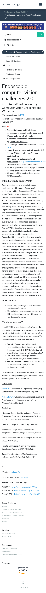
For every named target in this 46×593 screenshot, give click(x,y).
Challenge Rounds (13, 74)
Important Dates (13, 56)
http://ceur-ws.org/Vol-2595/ (27, 490)
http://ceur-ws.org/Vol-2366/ (24, 487)
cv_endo (24, 477)
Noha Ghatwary (8, 397)
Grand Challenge (11, 4)
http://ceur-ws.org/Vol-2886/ (27, 494)
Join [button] (40, 35)
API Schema (6, 551)
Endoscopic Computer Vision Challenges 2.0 (24, 52)
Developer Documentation (12, 554)
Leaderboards (12, 40)
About (4, 506)
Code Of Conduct (13, 61)
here (9, 147)
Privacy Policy (7, 536)
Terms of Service (8, 533)
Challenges (8, 12)
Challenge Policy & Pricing (11, 509)
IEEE (22, 115)
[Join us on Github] (23, 582)
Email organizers (13, 78)
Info (8, 34)
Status (4, 521)
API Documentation (9, 548)
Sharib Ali (6, 388)
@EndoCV (16, 472)
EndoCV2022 (22, 12)
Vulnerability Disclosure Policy (13, 515)
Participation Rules (14, 70)
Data (8, 65)
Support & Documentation (12, 512)
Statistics (10, 45)
